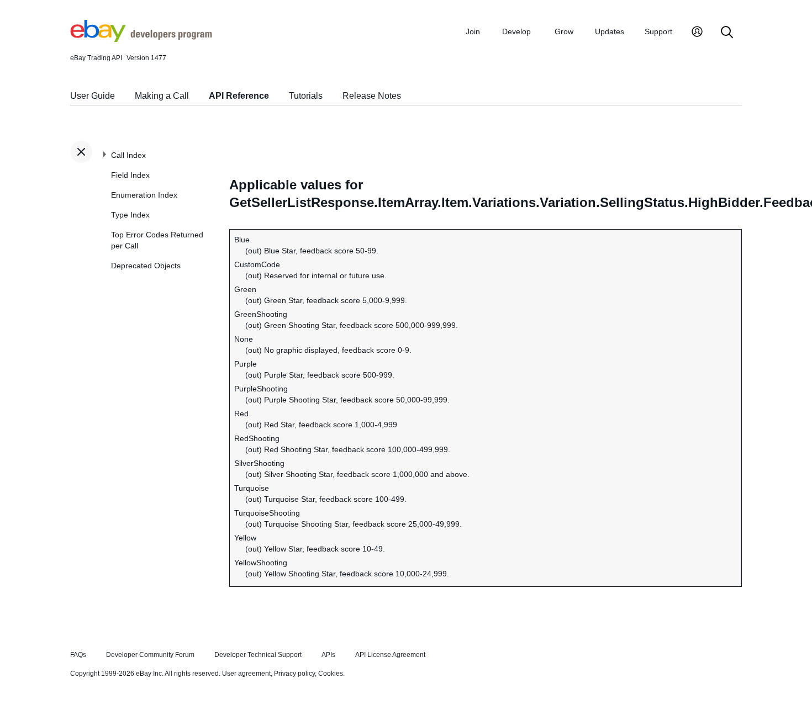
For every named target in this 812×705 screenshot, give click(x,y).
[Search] (726, 33)
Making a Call (162, 95)
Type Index (130, 214)
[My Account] (697, 33)
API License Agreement (390, 655)
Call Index (128, 155)
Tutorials (306, 95)
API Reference (239, 95)
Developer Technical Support (258, 655)
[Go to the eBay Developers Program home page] (141, 39)
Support (658, 31)
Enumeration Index (144, 194)
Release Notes (371, 95)
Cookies (330, 673)
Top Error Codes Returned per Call (157, 240)
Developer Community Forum (150, 655)
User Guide (92, 95)
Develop (516, 31)
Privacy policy (294, 673)
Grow (564, 31)
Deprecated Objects (146, 265)
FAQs (78, 655)
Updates (609, 31)
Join (473, 31)
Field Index (130, 175)
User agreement (246, 673)
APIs (328, 655)
